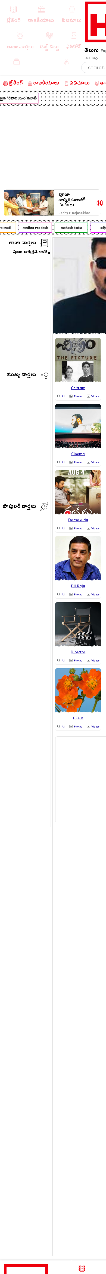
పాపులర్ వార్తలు (19, 507)
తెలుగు (92, 51)
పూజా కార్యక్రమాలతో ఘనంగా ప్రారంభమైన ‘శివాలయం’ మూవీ (76, 200)
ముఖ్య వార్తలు (21, 375)
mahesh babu (69, 228)
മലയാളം (91, 58)
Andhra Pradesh (33, 228)
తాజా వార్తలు (22, 243)
